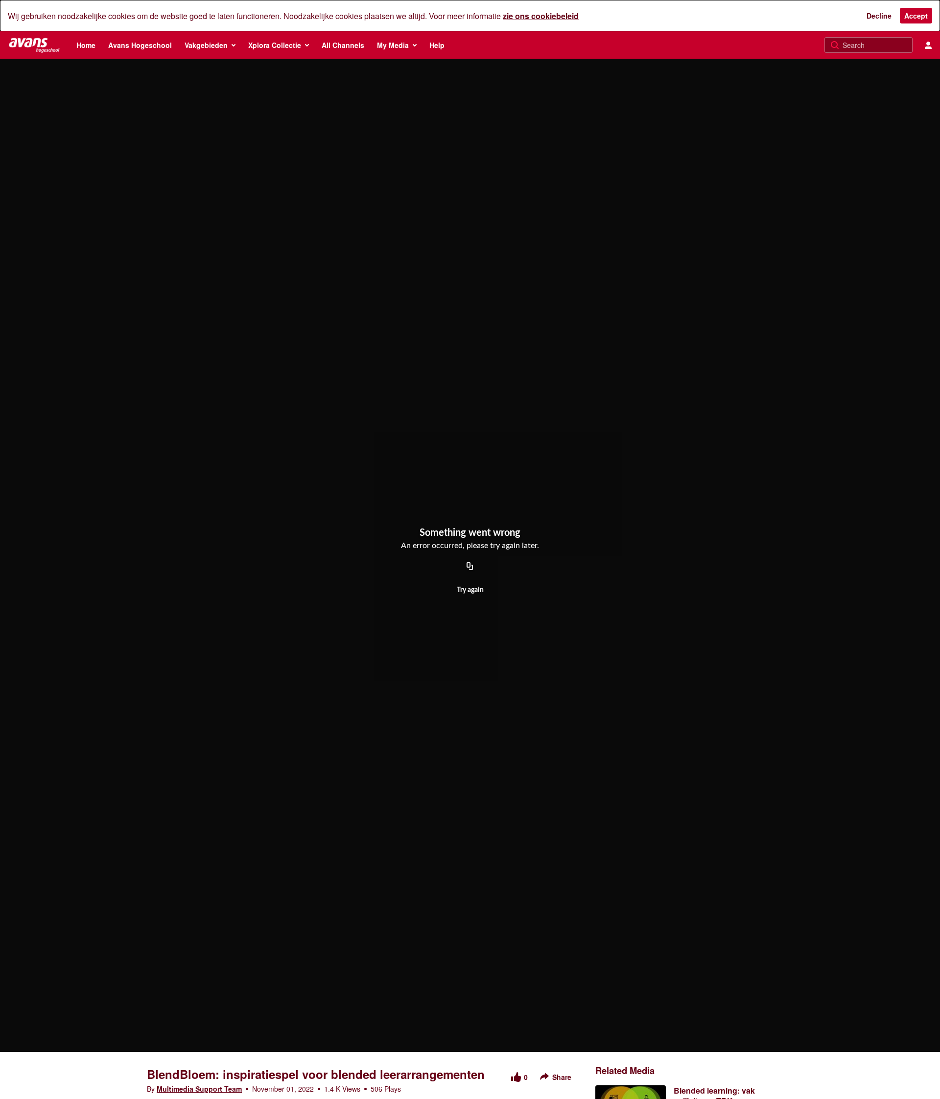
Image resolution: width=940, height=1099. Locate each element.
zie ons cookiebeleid (541, 16)
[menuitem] (86, 45)
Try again (470, 590)
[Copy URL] (470, 566)
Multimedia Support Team (199, 1088)
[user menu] (928, 45)
